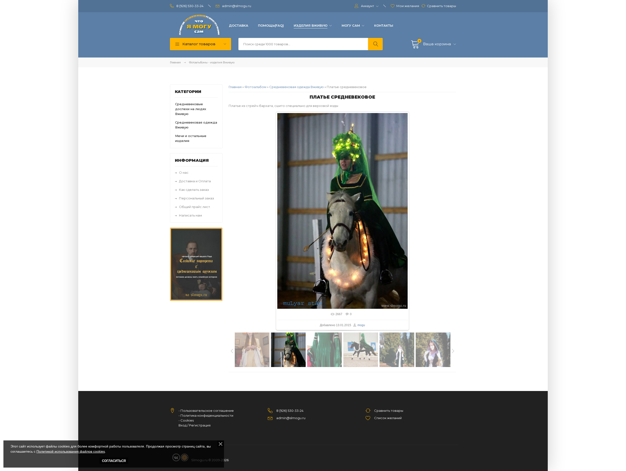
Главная (175, 62)
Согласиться (114, 461)
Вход (183, 425)
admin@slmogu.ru (236, 6)
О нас (184, 172)
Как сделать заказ (194, 190)
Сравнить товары (441, 6)
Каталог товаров (198, 44)
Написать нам (190, 215)
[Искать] (375, 44)
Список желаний (388, 418)
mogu (361, 325)
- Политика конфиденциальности (206, 415)
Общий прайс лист (194, 207)
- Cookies (186, 420)
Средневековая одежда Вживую (296, 87)
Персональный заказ (196, 198)
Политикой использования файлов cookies (70, 451)
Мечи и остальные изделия (190, 138)
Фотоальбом (255, 87)
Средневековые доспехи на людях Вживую (190, 109)
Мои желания (407, 6)
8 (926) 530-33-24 (189, 6)
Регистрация (200, 425)
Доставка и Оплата (195, 181)
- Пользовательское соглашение (206, 411)
